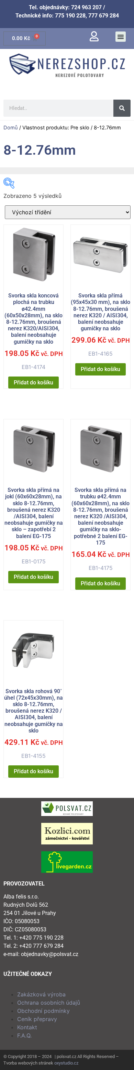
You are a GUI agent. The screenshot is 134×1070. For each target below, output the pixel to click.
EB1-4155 (33, 723)
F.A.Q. (24, 1035)
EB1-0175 (33, 526)
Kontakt (27, 1027)
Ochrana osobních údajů (48, 1002)
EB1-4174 (33, 331)
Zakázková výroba (41, 994)
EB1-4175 (100, 529)
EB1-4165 (100, 324)
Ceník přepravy (37, 1019)
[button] (120, 36)
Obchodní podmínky (43, 1010)
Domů (10, 128)
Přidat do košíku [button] (33, 382)
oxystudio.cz (66, 1063)
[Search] (122, 108)
